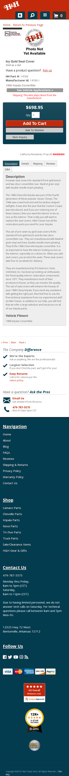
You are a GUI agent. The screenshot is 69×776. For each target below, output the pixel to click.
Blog (6, 446)
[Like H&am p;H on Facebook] (5, 657)
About (7, 440)
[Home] (12, 5)
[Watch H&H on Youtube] (15, 657)
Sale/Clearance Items (17, 544)
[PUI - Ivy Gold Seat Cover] (12, 33)
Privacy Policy (12, 471)
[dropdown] (45, 15)
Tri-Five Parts (12, 532)
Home (7, 25)
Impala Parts (11, 520)
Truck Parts (10, 538)
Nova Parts (10, 526)
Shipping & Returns (15, 465)
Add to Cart (34, 123)
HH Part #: (13, 76)
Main (13, 342)
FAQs (6, 452)
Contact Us (10, 483)
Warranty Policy (13, 477)
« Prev (4, 342)
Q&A (7, 169)
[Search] (31, 14)
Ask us (47, 70)
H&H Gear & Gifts (15, 550)
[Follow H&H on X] (10, 657)
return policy (16, 380)
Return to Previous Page (28, 25)
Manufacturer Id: (18, 80)
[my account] (20, 15)
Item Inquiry (20, 137)
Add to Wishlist (34, 130)
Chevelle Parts (12, 514)
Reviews (8, 459)
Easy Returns (19, 374)
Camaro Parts (12, 508)
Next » (22, 342)
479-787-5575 (21, 407)
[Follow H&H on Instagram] (21, 657)
